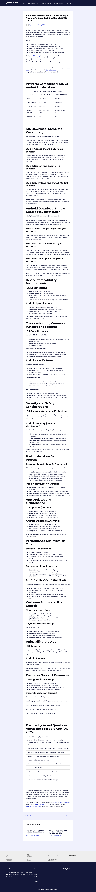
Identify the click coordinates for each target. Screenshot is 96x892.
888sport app (36, 56)
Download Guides (46, 3)
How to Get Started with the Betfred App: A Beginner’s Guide (58, 832)
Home (24, 3)
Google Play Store (51, 70)
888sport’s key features (40, 804)
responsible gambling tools (33, 806)
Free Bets (68, 3)
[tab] (48, 740)
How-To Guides (29, 835)
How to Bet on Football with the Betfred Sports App (35, 832)
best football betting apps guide (61, 802)
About (35, 879)
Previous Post (27, 816)
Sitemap (36, 881)
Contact (36, 876)
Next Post (69, 816)
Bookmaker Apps (33, 3)
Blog (35, 874)
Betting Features (58, 3)
